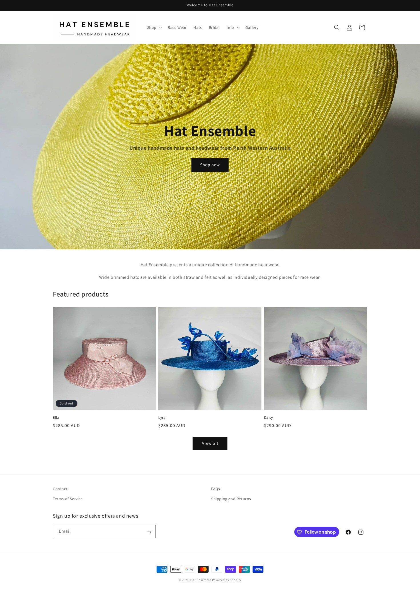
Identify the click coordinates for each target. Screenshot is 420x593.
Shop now (210, 165)
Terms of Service (68, 498)
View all (210, 443)
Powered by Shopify (226, 580)
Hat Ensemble (200, 580)
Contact (60, 488)
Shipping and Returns (231, 498)
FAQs (215, 488)
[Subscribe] (149, 531)
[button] (154, 27)
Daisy (268, 417)
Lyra (161, 417)
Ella (56, 417)
